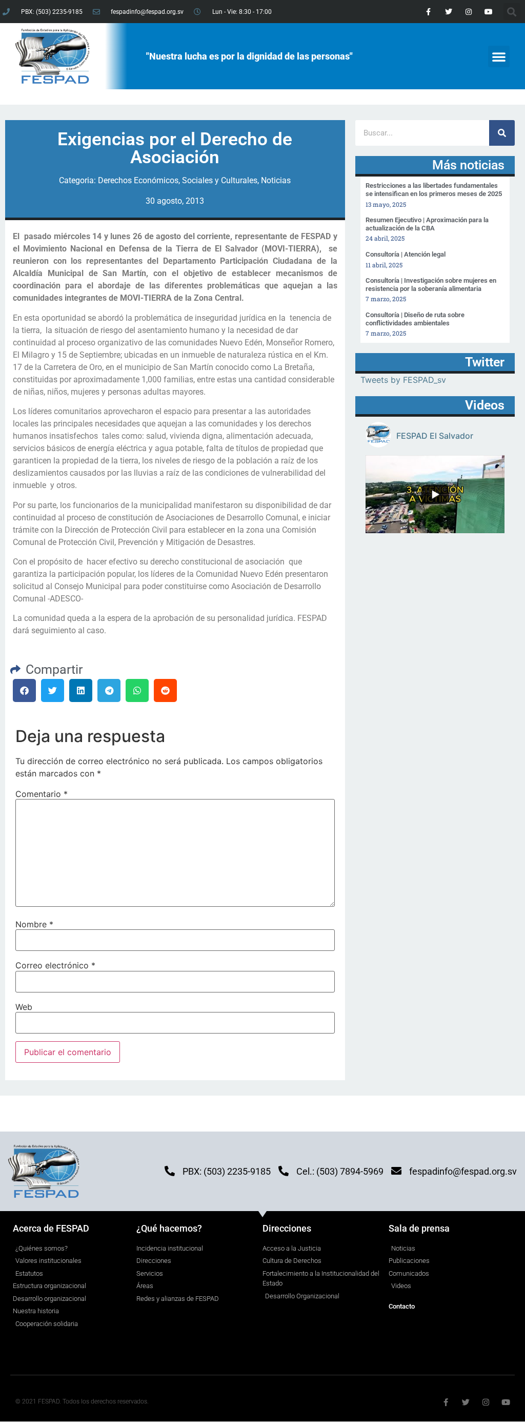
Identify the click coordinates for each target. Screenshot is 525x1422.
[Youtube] (489, 12)
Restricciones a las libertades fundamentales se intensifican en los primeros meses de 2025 (434, 190)
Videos (484, 405)
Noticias (276, 180)
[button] (499, 56)
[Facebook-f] (428, 12)
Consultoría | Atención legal (406, 254)
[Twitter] (448, 12)
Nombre (34, 924)
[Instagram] (468, 12)
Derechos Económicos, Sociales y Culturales (177, 180)
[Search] (502, 133)
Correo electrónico (55, 965)
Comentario (41, 794)
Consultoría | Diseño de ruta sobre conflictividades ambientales (415, 319)
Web (23, 1007)
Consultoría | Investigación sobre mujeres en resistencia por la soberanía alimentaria (431, 285)
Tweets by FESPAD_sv (403, 380)
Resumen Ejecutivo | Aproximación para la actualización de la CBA (427, 224)
